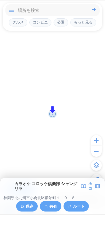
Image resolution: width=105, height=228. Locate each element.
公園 (61, 22)
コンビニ (40, 22)
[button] (52, 110)
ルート (79, 206)
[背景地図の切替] (96, 165)
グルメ (18, 22)
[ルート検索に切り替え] (94, 10)
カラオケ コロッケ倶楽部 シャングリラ (46, 186)
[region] (52, 114)
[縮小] (96, 151)
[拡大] (96, 140)
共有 (53, 206)
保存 (29, 206)
